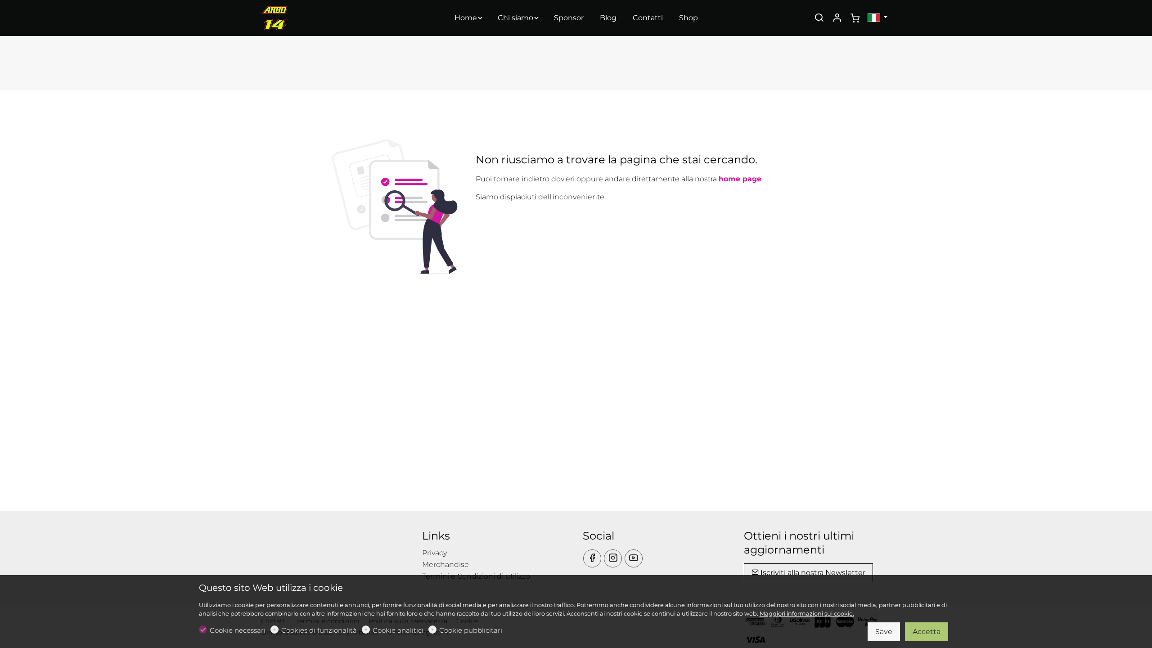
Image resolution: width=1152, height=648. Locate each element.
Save (883, 631)
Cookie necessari (238, 630)
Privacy (434, 553)
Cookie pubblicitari (470, 630)
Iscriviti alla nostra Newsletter (812, 572)
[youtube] (634, 558)
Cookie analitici (398, 630)
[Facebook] (592, 558)
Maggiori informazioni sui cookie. (807, 613)
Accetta (926, 631)
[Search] (819, 18)
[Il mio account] (837, 18)
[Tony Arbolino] (299, 17)
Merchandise (445, 564)
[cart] (855, 18)
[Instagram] (613, 558)
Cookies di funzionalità (319, 630)
